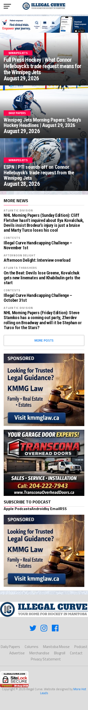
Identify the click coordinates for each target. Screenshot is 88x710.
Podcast (81, 646)
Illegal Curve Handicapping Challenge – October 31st (38, 298)
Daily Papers (10, 646)
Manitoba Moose (56, 646)
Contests (12, 238)
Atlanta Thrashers (20, 268)
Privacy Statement (46, 659)
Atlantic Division (18, 210)
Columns (31, 646)
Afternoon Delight (20, 255)
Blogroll (59, 653)
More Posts (44, 340)
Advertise (17, 653)
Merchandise (39, 653)
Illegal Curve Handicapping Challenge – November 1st (38, 245)
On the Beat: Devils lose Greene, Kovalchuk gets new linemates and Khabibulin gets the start (42, 278)
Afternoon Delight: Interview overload (37, 260)
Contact (76, 653)
